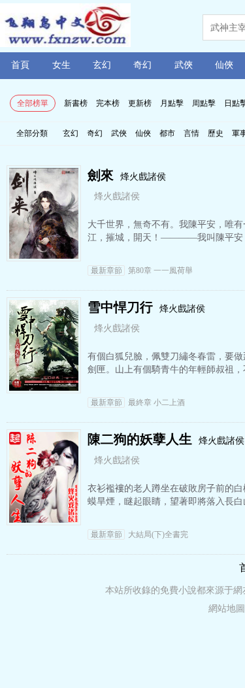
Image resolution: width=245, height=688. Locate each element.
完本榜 (108, 103)
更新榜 (140, 103)
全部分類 (32, 133)
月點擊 (172, 103)
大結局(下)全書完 (139, 534)
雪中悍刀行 (120, 307)
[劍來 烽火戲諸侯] (43, 255)
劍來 (101, 175)
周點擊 (204, 103)
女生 (61, 65)
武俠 (183, 65)
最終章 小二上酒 (138, 402)
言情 (191, 133)
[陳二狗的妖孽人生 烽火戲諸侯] (43, 519)
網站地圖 (226, 609)
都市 (167, 133)
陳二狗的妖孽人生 (140, 439)
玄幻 (102, 65)
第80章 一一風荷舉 (142, 270)
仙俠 (224, 65)
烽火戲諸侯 (143, 177)
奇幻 (142, 65)
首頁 (20, 65)
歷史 (215, 133)
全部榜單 (32, 103)
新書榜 (76, 103)
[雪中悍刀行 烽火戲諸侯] (43, 387)
